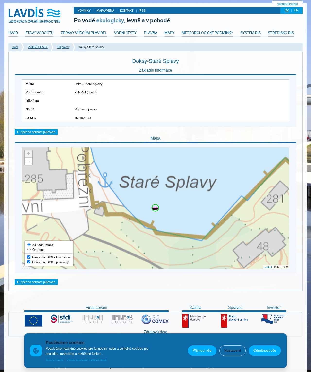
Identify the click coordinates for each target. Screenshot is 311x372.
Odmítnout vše (264, 350)
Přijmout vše (202, 350)
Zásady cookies (54, 360)
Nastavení (232, 350)
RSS (142, 10)
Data (15, 47)
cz (287, 10)
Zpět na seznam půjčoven (37, 132)
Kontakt (126, 10)
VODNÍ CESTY (38, 47)
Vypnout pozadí (287, 4)
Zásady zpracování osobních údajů (87, 360)
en (296, 10)
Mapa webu (105, 10)
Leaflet (268, 267)
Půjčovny (63, 47)
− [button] (28, 161)
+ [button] (28, 154)
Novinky (84, 10)
